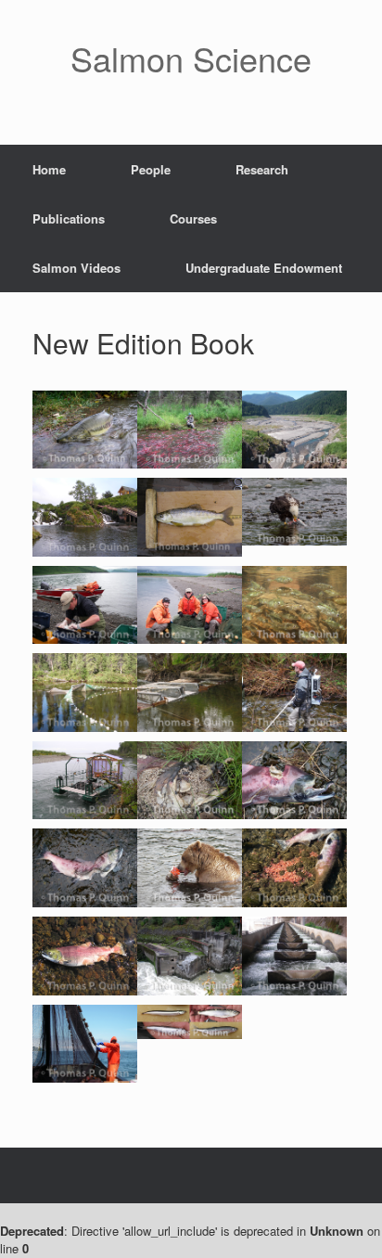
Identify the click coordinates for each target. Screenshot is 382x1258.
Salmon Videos (76, 267)
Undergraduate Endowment (263, 267)
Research (262, 169)
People (151, 169)
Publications (68, 218)
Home (49, 169)
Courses (193, 218)
